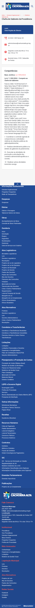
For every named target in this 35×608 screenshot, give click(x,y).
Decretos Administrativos (10, 318)
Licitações (5, 346)
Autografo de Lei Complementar (12, 298)
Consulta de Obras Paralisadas (11, 223)
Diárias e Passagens (8, 210)
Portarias (5, 311)
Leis (3, 256)
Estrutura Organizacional (13, 15)
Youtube (4, 597)
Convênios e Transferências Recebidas (14, 330)
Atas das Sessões (7, 277)
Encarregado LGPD (8, 388)
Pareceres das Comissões (10, 279)
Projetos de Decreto (8, 270)
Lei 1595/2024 (20, 75)
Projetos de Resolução (9, 268)
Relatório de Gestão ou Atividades (12, 365)
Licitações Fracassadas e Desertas (13, 348)
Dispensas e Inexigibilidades (11, 350)
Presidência (5, 531)
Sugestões (5, 238)
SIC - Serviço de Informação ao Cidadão (14, 461)
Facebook (5, 593)
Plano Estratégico (7, 372)
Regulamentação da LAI (9, 463)
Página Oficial (6, 410)
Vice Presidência (7, 533)
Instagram (5, 595)
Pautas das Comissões (9, 275)
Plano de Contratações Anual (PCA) (13, 353)
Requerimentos (6, 291)
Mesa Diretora (6, 538)
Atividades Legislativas (9, 254)
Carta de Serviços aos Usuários (12, 245)
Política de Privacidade (9, 390)
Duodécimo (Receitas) (9, 418)
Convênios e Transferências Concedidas (14, 333)
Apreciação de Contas (9, 284)
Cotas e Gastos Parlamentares (11, 289)
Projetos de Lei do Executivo (11, 265)
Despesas (5, 202)
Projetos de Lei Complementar (11, 487)
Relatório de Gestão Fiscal (10, 557)
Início (3, 15)
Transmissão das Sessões (10, 286)
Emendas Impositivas (8, 478)
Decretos (5, 569)
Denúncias (5, 243)
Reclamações (6, 241)
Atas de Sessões (7, 581)
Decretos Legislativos (9, 258)
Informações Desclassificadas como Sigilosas (16, 470)
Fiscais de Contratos (8, 450)
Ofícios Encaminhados (9, 300)
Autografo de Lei (7, 296)
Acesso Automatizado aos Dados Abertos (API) (17, 395)
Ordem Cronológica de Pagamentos (13, 453)
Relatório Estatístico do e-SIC (11, 466)
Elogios (4, 236)
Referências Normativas (9, 405)
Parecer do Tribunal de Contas (11, 368)
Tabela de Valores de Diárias (11, 213)
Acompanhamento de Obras (10, 221)
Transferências (6, 337)
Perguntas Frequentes (9, 192)
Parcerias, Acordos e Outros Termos (13, 335)
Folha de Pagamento (8, 426)
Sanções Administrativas (9, 355)
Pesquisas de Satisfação (10, 397)
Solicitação (5, 234)
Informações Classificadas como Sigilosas (15, 468)
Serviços (4, 392)
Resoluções (5, 261)
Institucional (7, 527)
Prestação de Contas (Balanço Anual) (13, 363)
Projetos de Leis (7, 578)
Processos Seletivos (8, 438)
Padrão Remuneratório (9, 428)
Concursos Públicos (8, 435)
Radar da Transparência (9, 194)
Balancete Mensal (7, 377)
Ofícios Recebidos (8, 303)
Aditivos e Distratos (8, 448)
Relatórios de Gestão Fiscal (10, 370)
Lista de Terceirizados (9, 433)
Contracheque (6, 550)
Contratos (5, 446)
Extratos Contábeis (8, 379)
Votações (5, 282)
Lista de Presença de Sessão (11, 293)
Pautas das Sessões (8, 272)
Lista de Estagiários (8, 431)
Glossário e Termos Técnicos (11, 407)
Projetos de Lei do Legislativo (11, 263)
